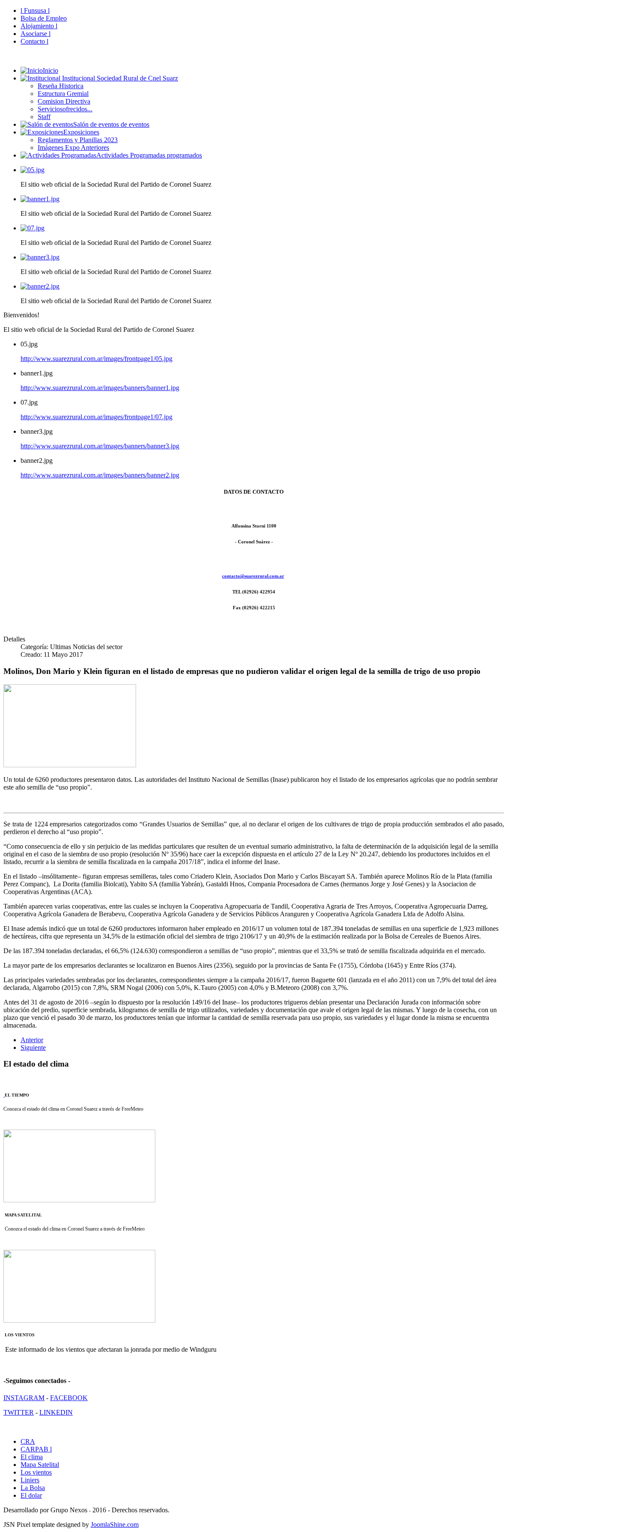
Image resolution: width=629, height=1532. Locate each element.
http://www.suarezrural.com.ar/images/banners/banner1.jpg (100, 387)
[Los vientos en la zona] (79, 1321)
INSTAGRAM (24, 1397)
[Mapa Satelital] (79, 1201)
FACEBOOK (69, 1397)
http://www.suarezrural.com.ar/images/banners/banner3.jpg (100, 446)
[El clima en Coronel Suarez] (4, 1095)
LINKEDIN (56, 1412)
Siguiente (33, 1047)
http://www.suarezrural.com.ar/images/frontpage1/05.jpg (96, 358)
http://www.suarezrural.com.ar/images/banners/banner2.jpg (100, 475)
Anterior (32, 1039)
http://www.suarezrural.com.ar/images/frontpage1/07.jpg (96, 416)
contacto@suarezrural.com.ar (253, 575)
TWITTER (18, 1412)
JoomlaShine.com (115, 1524)
